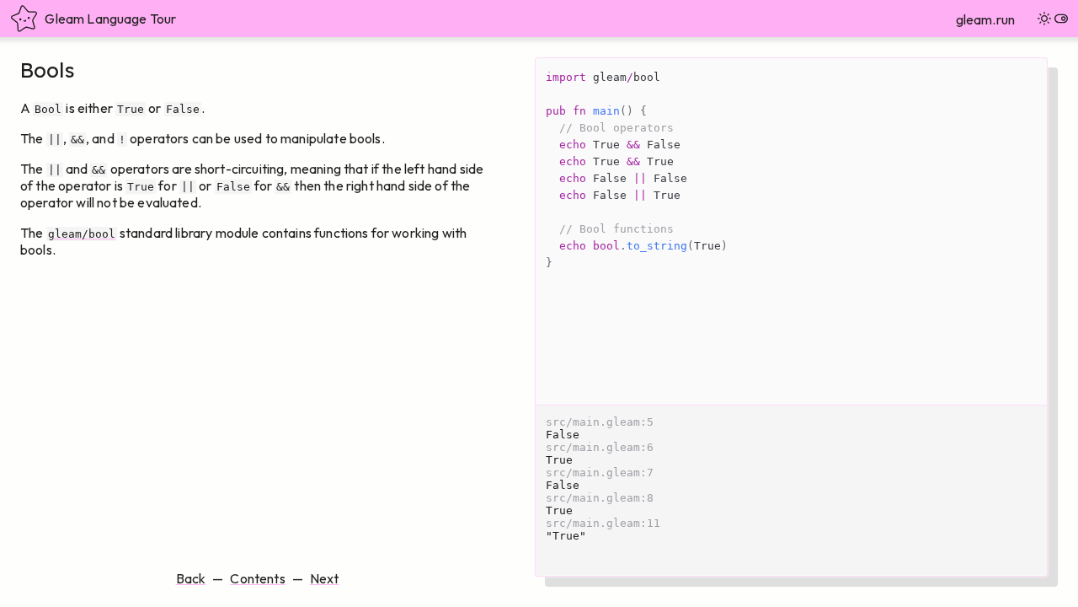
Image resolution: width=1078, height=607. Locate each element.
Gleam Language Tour (110, 18)
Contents (257, 578)
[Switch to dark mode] (1053, 18)
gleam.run (985, 19)
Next (324, 578)
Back (191, 578)
